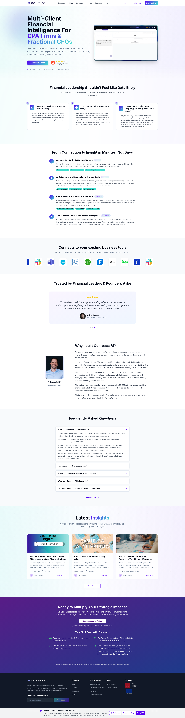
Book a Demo (137, 3)
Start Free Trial (151, 3)
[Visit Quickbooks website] (133, 262)
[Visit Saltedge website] (71, 262)
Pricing (70, 3)
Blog (90, 3)
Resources (79, 3)
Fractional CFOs (95, 684)
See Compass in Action (92, 621)
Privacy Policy (111, 684)
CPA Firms (93, 691)
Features (61, 3)
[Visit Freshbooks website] (34, 262)
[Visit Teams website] (96, 262)
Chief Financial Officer (97, 687)
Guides (74, 694)
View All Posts (92, 586)
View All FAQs (91, 497)
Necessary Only (128, 713)
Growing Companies (96, 694)
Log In (126, 3)
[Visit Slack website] (83, 262)
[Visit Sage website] (59, 262)
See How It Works (37, 63)
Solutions (98, 3)
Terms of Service (112, 687)
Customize (116, 713)
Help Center (75, 691)
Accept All (140, 713)
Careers (74, 687)
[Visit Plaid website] (46, 262)
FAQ (108, 3)
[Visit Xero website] (108, 262)
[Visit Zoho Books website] (120, 262)
